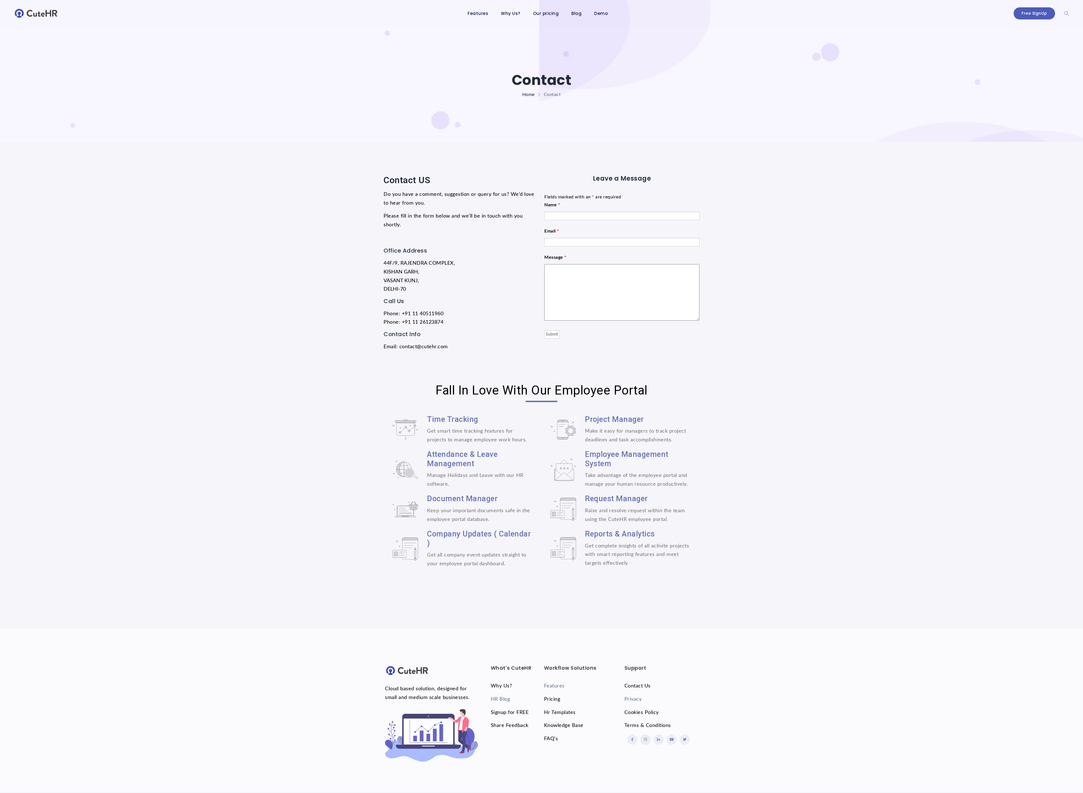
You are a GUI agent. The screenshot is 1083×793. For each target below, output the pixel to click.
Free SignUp (1034, 13)
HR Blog (500, 699)
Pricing (552, 699)
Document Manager (462, 498)
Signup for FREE (510, 712)
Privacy (633, 699)
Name (552, 205)
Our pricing (546, 13)
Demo (601, 13)
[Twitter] (684, 740)
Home (528, 94)
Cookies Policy (641, 712)
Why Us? (510, 13)
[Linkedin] (658, 740)
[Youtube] (671, 740)
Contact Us (637, 686)
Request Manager (616, 498)
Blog (576, 13)
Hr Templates (560, 712)
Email (551, 231)
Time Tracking (452, 419)
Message (555, 257)
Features (478, 13)
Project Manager (614, 419)
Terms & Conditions (647, 725)
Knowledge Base (564, 725)
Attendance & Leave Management (462, 459)
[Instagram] (645, 740)
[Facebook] (632, 740)
